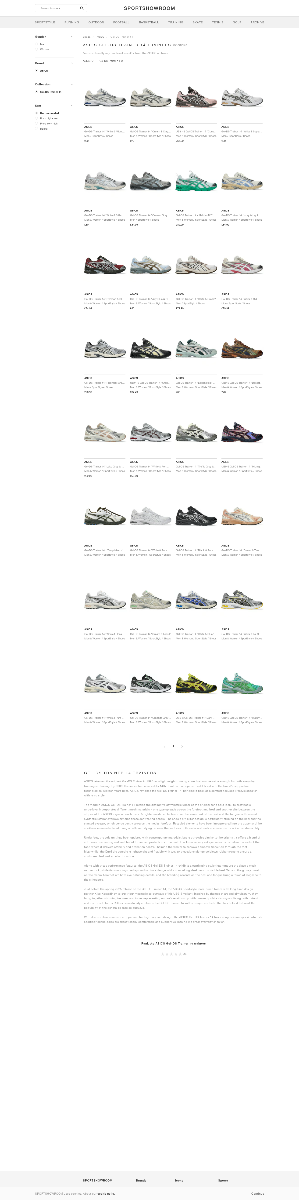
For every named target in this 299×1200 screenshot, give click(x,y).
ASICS (44, 70)
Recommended (49, 113)
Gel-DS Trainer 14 (50, 92)
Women (44, 49)
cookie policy (106, 1193)
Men (42, 44)
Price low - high (48, 123)
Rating (43, 128)
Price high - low (48, 118)
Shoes (87, 36)
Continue (257, 1193)
